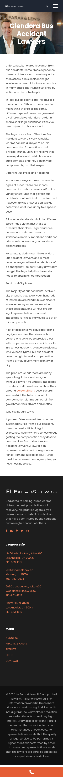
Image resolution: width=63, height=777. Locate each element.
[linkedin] (11, 531)
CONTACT (12, 661)
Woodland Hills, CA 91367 (21, 591)
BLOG (9, 655)
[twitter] (22, 531)
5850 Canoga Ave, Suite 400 (23, 586)
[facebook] (6, 531)
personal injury (25, 390)
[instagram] (27, 531)
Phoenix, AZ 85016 (17, 574)
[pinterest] (17, 531)
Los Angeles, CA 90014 (19, 607)
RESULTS (11, 649)
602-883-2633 (15, 579)
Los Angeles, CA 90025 (20, 558)
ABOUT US (12, 638)
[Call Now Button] (31, 772)
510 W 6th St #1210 (17, 603)
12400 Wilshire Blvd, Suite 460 (24, 553)
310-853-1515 (14, 562)
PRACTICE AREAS (16, 643)
